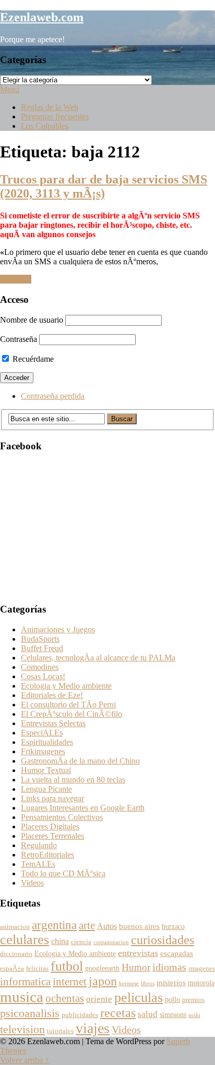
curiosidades (162, 940)
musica (21, 996)
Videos (32, 882)
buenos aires (139, 926)
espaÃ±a (12, 968)
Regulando (39, 845)
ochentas (64, 998)
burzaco (173, 927)
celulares (24, 939)
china (60, 941)
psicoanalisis (29, 1013)
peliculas (138, 997)
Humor (136, 967)
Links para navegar (52, 798)
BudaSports (40, 638)
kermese (129, 983)
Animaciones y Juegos (58, 629)
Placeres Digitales (50, 826)
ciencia (81, 942)
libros (147, 983)
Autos (107, 926)
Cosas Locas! (43, 676)
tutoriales (60, 1031)
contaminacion (111, 942)
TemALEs (38, 864)
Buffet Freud (42, 648)
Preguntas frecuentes (55, 116)
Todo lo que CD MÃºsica (63, 873)
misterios (171, 982)
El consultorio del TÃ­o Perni (68, 704)
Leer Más (15, 279)
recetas (118, 1013)
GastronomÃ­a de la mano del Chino (80, 760)
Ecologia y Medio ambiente (66, 685)
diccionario (16, 954)
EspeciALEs (42, 732)
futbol (67, 966)
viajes (93, 1028)
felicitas (37, 968)
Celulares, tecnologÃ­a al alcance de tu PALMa (98, 657)
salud (148, 1014)
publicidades (80, 1015)
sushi (194, 1015)
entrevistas (138, 953)
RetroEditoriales (47, 854)
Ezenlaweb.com (41, 17)
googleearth (102, 968)
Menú (9, 89)
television (22, 1029)
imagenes (201, 968)
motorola (201, 983)
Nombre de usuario (31, 319)
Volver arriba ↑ (24, 1060)
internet (70, 981)
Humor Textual (46, 770)
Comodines (39, 667)
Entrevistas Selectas (53, 723)
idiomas (169, 967)
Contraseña (18, 339)
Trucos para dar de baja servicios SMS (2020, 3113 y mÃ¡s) (103, 186)
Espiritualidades (47, 742)
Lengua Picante (46, 789)
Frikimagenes (43, 751)
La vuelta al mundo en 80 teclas (73, 779)
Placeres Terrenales (52, 835)
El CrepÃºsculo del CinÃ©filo (71, 713)
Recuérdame (32, 358)
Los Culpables (44, 125)
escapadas (176, 953)
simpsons (173, 1015)
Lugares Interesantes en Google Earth (83, 807)
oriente (99, 999)
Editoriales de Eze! (52, 695)
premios (193, 999)
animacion (15, 927)
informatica (25, 981)
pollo (172, 999)
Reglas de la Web (49, 107)
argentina (54, 925)
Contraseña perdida (53, 395)
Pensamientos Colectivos (62, 817)
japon (103, 981)
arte (87, 925)
